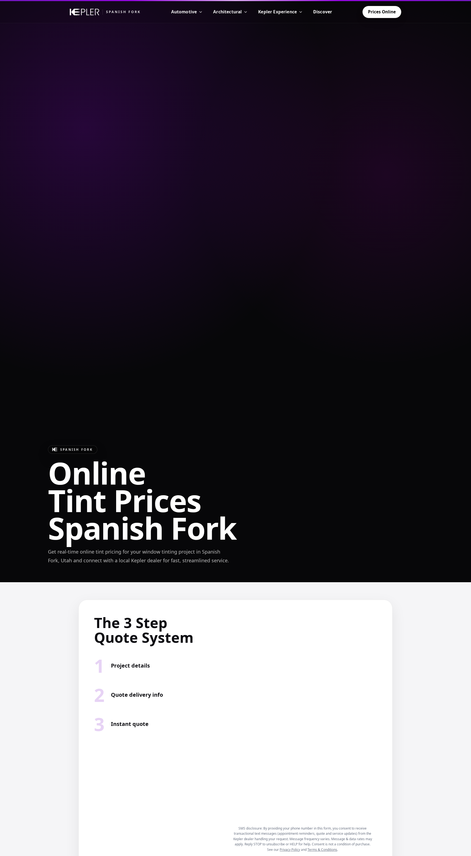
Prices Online (382, 12)
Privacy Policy (290, 849)
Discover (322, 12)
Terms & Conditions (322, 849)
